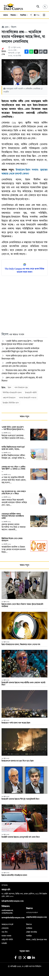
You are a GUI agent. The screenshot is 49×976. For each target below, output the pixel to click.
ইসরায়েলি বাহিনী (31, 393)
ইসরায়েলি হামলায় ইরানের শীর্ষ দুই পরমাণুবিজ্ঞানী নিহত (20, 799)
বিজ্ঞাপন (29, 924)
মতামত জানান (6, 936)
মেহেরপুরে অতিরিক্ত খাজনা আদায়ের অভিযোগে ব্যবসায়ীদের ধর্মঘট (13, 516)
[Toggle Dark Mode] (45, 7)
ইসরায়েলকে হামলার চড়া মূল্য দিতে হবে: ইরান (18, 761)
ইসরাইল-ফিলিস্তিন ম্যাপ (11, 403)
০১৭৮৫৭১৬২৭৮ (7, 913)
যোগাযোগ (5, 928)
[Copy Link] (41, 52)
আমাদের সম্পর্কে (7, 924)
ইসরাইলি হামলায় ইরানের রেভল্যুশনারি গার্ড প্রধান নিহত (21, 837)
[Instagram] (20, 958)
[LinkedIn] (33, 958)
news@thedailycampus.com (13, 918)
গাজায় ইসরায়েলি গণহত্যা (27, 398)
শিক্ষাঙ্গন (13, 15)
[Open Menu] (44, 15)
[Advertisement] (24, 304)
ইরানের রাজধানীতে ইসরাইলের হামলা (14, 875)
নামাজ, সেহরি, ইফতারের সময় (36, 940)
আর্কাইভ (29, 936)
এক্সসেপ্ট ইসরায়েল (9, 398)
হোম (6, 27)
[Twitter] (36, 52)
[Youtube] (29, 958)
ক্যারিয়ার (29, 928)
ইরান (9, 387)
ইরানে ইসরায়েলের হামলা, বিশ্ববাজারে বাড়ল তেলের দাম (21, 644)
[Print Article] (45, 52)
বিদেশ (13, 27)
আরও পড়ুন (24, 417)
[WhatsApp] (31, 52)
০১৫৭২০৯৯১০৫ (7, 910)
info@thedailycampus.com (13, 901)
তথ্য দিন (4, 932)
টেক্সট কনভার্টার (31, 932)
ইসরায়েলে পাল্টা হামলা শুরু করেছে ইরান (16, 723)
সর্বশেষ (5, 15)
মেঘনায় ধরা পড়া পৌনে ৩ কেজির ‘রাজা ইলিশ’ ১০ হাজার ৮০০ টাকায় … (13, 469)
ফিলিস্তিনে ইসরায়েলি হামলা (12, 393)
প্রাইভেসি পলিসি (7, 940)
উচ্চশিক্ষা (23, 15)
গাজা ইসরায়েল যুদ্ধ (21, 387)
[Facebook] (26, 52)
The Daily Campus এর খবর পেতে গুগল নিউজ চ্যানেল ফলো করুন (24, 270)
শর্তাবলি (4, 943)
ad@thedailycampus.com (36, 917)
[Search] (38, 6)
